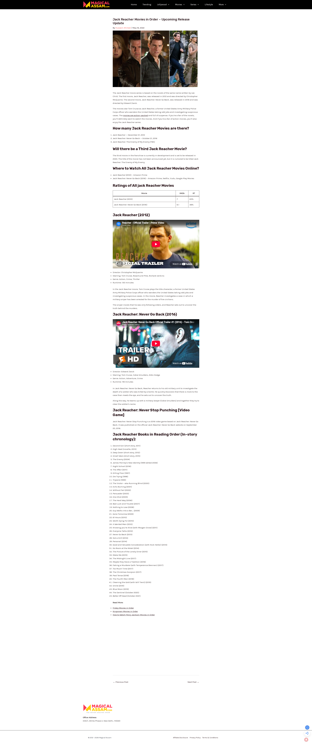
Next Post (193, 682)
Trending (147, 4)
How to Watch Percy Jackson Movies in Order (134, 615)
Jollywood (162, 4)
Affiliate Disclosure (180, 738)
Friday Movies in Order (123, 608)
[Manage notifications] (306, 740)
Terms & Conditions (210, 738)
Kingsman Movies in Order (125, 611)
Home (134, 4)
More (221, 4)
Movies (178, 4)
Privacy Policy (195, 738)
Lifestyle (209, 4)
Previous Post (120, 682)
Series (193, 4)
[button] (168, 4)
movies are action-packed (135, 115)
